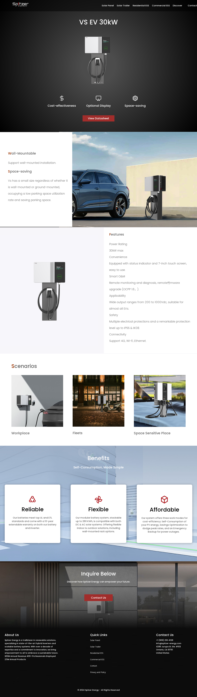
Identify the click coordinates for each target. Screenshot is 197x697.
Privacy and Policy (98, 672)
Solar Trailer (95, 646)
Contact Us (98, 598)
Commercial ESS (97, 659)
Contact (93, 665)
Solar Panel (95, 640)
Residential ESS (96, 653)
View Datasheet (98, 118)
